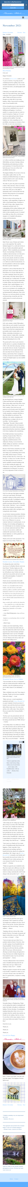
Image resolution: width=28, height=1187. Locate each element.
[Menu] (14, 18)
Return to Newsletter (8, 32)
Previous (20, 32)
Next (24, 32)
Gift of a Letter (13, 78)
